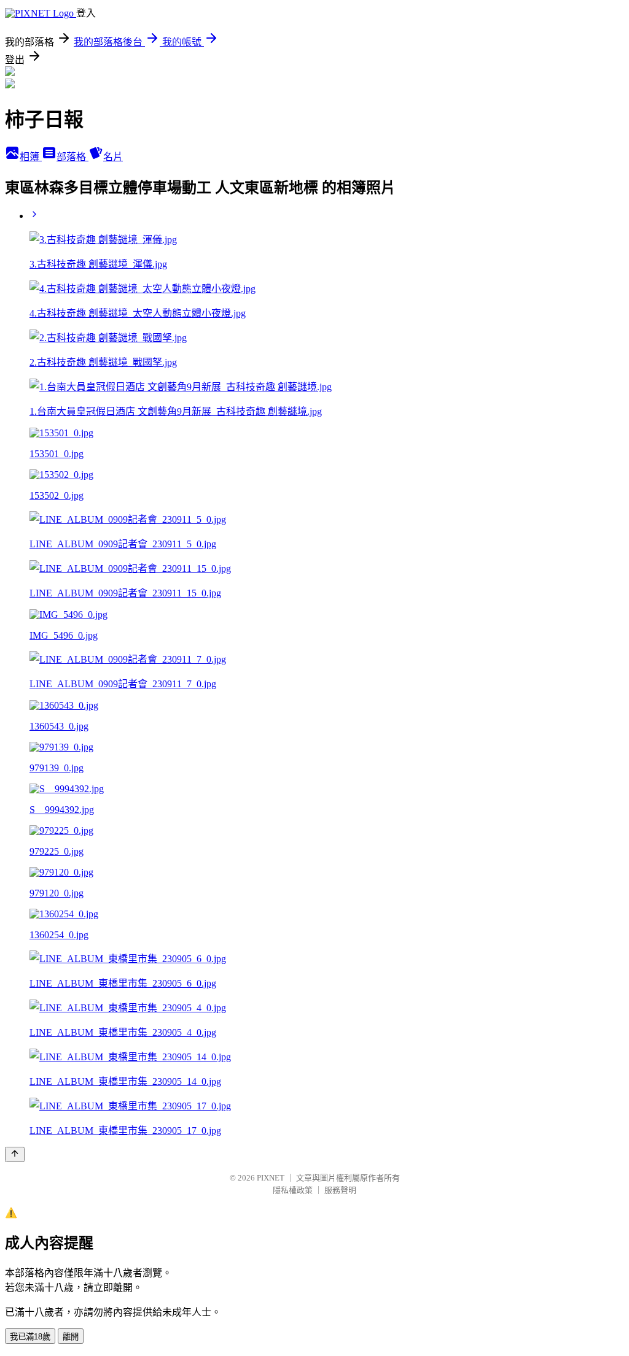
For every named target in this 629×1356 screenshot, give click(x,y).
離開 (71, 1336)
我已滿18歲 (30, 1336)
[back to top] (15, 1154)
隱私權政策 (293, 1190)
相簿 (31, 157)
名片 (113, 157)
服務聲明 (340, 1190)
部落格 (72, 157)
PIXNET (270, 1177)
